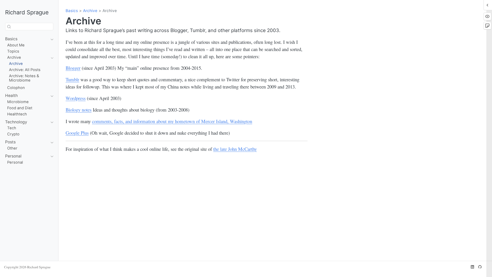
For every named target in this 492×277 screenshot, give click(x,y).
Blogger (73, 68)
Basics (72, 10)
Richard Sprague (27, 12)
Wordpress (76, 98)
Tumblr (72, 79)
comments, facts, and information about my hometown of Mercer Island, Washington (172, 121)
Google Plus (77, 133)
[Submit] (9, 27)
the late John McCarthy (235, 149)
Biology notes (78, 109)
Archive (90, 10)
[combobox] (29, 26)
